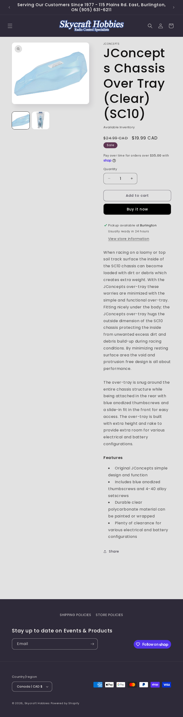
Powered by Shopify (65, 703)
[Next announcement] (173, 7)
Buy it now (137, 209)
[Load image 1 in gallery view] (21, 120)
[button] (10, 26)
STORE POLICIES (109, 614)
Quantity (110, 169)
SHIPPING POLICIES (75, 614)
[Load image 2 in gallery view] (41, 120)
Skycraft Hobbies (38, 703)
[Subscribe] (92, 644)
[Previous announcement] (9, 7)
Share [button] (114, 551)
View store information (128, 238)
